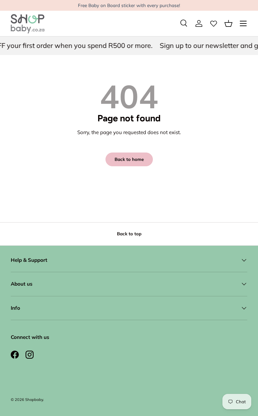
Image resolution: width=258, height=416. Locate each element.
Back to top (129, 233)
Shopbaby (34, 399)
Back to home (129, 159)
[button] (228, 23)
